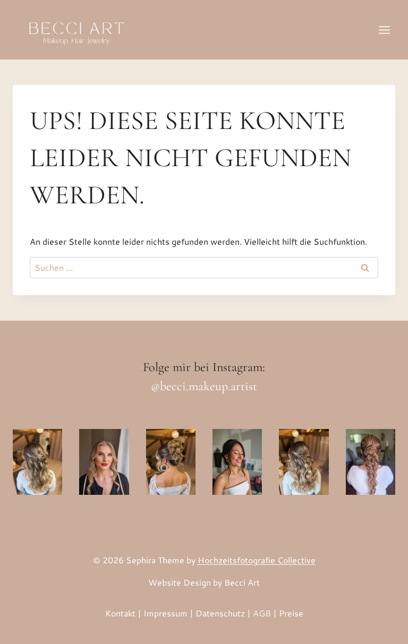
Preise (291, 613)
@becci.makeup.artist (204, 386)
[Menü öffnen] (384, 29)
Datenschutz (220, 613)
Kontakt (120, 613)
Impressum (165, 613)
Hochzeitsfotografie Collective (257, 560)
